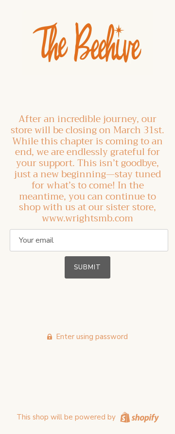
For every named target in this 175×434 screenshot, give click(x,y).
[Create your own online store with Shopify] (138, 416)
